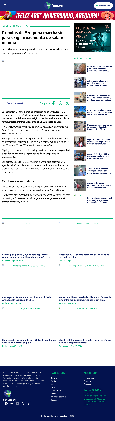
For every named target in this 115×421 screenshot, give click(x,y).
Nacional (54, 384)
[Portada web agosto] (57, 19)
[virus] (92, 51)
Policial (53, 381)
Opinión (54, 400)
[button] (5, 5)
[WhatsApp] (60, 103)
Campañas (88, 384)
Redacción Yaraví (15, 103)
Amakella (87, 381)
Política (53, 387)
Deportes (54, 393)
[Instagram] (17, 403)
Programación (89, 378)
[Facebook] (53, 103)
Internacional (56, 390)
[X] (67, 103)
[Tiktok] (28, 403)
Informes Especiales (58, 397)
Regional (6, 26)
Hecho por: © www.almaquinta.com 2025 (57, 416)
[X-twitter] (23, 403)
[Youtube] (12, 403)
